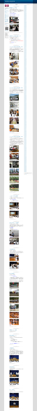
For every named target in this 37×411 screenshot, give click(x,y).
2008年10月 (25, 165)
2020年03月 (25, 63)
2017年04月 (25, 90)
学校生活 (17, 32)
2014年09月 (25, 112)
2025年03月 (25, 17)
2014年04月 (25, 116)
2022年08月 (25, 41)
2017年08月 (25, 87)
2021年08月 (25, 50)
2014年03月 (25, 117)
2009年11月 (25, 155)
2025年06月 (25, 15)
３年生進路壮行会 (12, 249)
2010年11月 (25, 146)
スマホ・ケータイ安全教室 (6, 14)
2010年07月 (25, 149)
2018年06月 (25, 79)
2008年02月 (25, 171)
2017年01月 (25, 92)
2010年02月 (25, 153)
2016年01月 (25, 100)
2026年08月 (25, 5)
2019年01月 (25, 74)
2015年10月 (25, 102)
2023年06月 (25, 33)
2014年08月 (25, 113)
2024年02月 (25, 27)
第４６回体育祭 (12, 273)
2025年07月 (25, 14)
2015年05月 (25, 106)
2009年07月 (25, 158)
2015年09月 (25, 103)
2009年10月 (25, 156)
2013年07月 (25, 123)
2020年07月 (25, 60)
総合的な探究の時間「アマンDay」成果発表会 (6, 16)
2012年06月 (25, 133)
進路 (12, 245)
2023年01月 (25, 37)
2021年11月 (25, 48)
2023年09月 (25, 31)
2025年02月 (25, 18)
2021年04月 (25, 53)
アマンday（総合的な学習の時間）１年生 (16, 136)
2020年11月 (25, 57)
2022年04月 (25, 44)
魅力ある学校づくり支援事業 (14, 222)
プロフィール (6, 32)
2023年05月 (25, 34)
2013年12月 (25, 119)
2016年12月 (25, 93)
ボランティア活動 (11, 32)
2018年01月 (25, 83)
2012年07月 (25, 132)
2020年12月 (25, 56)
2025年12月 (25, 11)
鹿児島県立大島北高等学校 (10, 1)
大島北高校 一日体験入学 (6, 9)
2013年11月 (25, 120)
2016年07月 (25, 97)
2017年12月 (25, 84)
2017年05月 (25, 89)
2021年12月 (25, 47)
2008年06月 (25, 168)
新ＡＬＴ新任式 (12, 389)
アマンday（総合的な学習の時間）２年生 (16, 46)
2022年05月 (25, 43)
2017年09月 (25, 86)
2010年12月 (25, 145)
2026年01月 (25, 10)
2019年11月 (25, 66)
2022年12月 (25, 38)
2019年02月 (25, 73)
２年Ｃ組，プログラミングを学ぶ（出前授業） (6, 11)
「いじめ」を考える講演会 (14, 195)
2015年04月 (25, 107)
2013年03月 (25, 126)
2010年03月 (25, 152)
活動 (18, 32)
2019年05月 (25, 71)
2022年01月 (25, 46)
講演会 (19, 32)
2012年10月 (25, 130)
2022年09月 (25, 40)
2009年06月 (25, 159)
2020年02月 (25, 64)
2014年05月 (25, 115)
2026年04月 (25, 8)
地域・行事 (14, 32)
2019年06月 (25, 70)
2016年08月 (25, 96)
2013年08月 (25, 122)
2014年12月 (25, 110)
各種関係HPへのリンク (7, 24)
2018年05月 (25, 80)
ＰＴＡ (13, 326)
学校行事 (11, 219)
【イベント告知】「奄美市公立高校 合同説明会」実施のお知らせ (6, 21)
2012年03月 (25, 135)
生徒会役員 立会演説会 (6, 17)
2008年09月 (25, 166)
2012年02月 (25, 136)
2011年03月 (25, 143)
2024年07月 (25, 23)
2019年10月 (25, 67)
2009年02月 (25, 162)
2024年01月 (25, 28)
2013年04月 (25, 125)
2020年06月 (25, 61)
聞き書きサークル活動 (13, 7)
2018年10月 (25, 76)
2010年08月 (25, 148)
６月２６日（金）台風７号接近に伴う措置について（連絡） (6, 19)
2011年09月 (25, 140)
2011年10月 (25, 139)
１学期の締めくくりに (6, 12)
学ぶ (15, 32)
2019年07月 (25, 69)
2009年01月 (25, 163)
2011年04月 (25, 142)
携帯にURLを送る (6, 30)
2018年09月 (25, 77)
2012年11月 (25, 129)
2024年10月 (25, 21)
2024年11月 (25, 20)
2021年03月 (25, 54)
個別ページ (22, 32)
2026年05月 (25, 7)
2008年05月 (25, 169)
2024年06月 (25, 24)
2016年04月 (25, 99)
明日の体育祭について (13, 335)
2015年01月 (25, 109)
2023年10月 (25, 30)
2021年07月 (25, 51)
